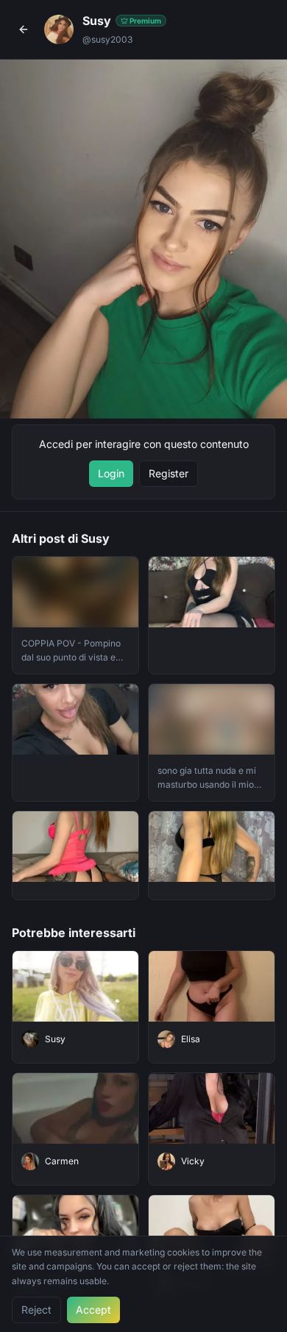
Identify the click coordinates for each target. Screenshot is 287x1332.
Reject (36, 1309)
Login (111, 473)
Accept (93, 1309)
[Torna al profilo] (23, 29)
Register (168, 473)
